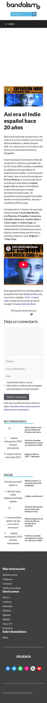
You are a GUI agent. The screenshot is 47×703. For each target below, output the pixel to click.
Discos (6, 597)
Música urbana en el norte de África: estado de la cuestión (34, 522)
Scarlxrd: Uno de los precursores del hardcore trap (34, 509)
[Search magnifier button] (34, 14)
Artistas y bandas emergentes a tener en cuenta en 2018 (34, 442)
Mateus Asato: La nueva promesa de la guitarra (33, 483)
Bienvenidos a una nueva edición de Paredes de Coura (33, 429)
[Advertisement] (23, 52)
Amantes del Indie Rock (24, 304)
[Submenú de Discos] (10, 597)
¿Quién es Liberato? (34, 496)
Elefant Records (34, 294)
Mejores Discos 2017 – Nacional (32, 455)
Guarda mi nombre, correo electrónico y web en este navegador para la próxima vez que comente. (24, 385)
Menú (5, 637)
